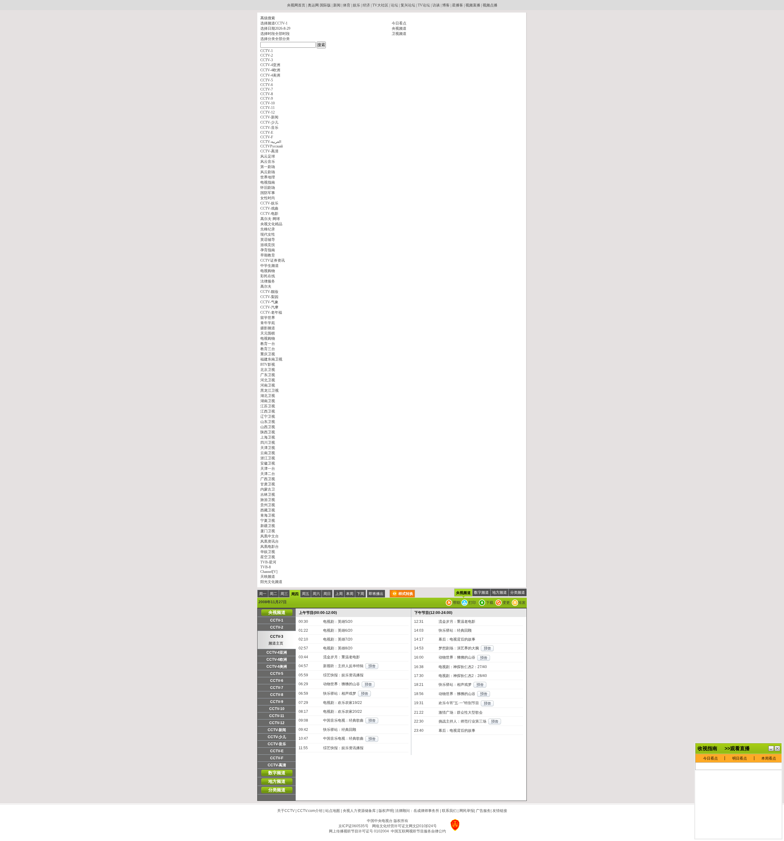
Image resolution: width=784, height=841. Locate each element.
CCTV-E (277, 751)
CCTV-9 (276, 702)
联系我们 (449, 811)
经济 (366, 5)
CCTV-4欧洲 (276, 659)
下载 (489, 602)
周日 (327, 594)
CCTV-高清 (277, 765)
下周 (360, 594)
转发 (522, 602)
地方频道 (499, 592)
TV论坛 (424, 5)
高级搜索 (267, 18)
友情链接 (499, 811)
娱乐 (356, 5)
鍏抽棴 (777, 748)
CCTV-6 (276, 680)
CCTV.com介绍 (309, 811)
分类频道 (517, 592)
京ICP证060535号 (353, 826)
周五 (305, 594)
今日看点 (399, 23)
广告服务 (483, 811)
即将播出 (376, 594)
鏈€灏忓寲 (771, 748)
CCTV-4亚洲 (276, 652)
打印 (472, 602)
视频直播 (473, 5)
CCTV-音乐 (277, 744)
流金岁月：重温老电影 (341, 657)
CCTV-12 (277, 723)
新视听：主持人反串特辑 (343, 666)
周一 (262, 594)
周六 (316, 594)
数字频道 (481, 592)
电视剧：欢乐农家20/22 (342, 711)
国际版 (325, 5)
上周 (339, 594)
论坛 (394, 5)
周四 (295, 594)
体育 (346, 5)
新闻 (337, 5)
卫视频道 (399, 34)
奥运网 (313, 5)
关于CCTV (286, 811)
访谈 (436, 5)
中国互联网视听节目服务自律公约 (418, 831)
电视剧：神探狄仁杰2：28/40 (463, 676)
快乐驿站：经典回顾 (339, 729)
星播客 (457, 5)
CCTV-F (276, 758)
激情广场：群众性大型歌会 (461, 712)
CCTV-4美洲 (276, 666)
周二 (273, 594)
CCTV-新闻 (277, 730)
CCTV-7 (276, 688)
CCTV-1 (276, 620)
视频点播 (490, 5)
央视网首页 (296, 5)
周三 (284, 594)
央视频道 (399, 28)
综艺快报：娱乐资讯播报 (343, 675)
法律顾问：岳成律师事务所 (417, 811)
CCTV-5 (276, 673)
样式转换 (405, 594)
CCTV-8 (276, 695)
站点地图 (332, 811)
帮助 (456, 602)
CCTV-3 (276, 636)
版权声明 (386, 811)
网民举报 (466, 811)
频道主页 (276, 643)
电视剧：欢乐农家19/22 (342, 703)
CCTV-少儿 (277, 737)
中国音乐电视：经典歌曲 (343, 720)
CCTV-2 (276, 627)
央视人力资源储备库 (359, 811)
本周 (349, 594)
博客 (446, 5)
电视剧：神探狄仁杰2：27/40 (463, 667)
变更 (506, 602)
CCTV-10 (277, 709)
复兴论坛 (408, 5)
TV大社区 (380, 5)
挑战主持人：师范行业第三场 (462, 721)
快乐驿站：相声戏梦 (339, 693)
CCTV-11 (276, 716)
